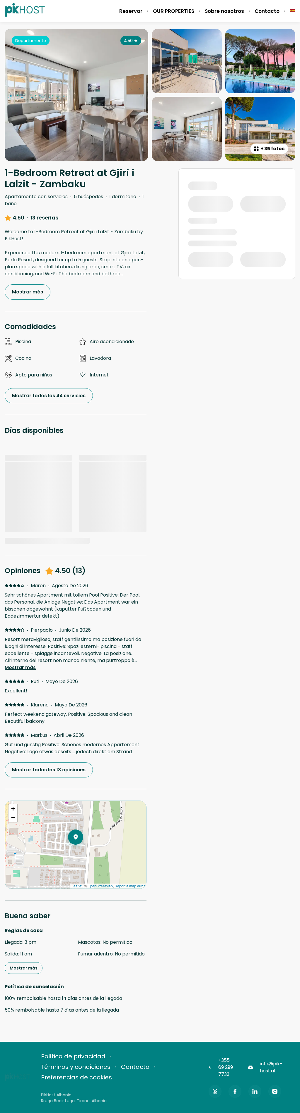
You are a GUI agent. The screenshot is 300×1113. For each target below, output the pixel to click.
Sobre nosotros (224, 11)
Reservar (130, 11)
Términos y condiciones (75, 1067)
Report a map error (130, 885)
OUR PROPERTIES (173, 11)
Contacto (267, 11)
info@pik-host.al (271, 1067)
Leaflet (76, 885)
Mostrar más (20, 667)
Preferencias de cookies (76, 1077)
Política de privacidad (73, 1056)
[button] (83, 852)
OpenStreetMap (100, 885)
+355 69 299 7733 (225, 1067)
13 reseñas (44, 217)
